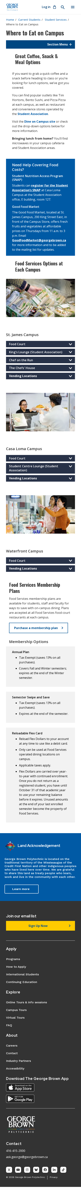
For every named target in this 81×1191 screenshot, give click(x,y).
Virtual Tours (15, 1017)
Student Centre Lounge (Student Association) (33, 468)
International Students (22, 974)
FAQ (9, 1025)
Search (62, 7)
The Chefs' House (22, 368)
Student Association (33, 114)
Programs (13, 959)
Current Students (29, 19)
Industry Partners (18, 1061)
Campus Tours (16, 1010)
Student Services (56, 19)
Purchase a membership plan (36, 628)
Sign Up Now (38, 926)
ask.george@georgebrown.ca (27, 1157)
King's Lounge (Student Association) (35, 352)
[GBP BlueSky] (36, 1170)
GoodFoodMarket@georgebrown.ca (39, 240)
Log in (46, 7)
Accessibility (15, 1068)
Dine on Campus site (39, 121)
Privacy (53, 1177)
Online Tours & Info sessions (26, 1002)
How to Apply (16, 966)
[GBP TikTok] (63, 1170)
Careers (11, 1045)
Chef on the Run (21, 360)
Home (10, 19)
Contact (12, 1053)
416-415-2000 (15, 1151)
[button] (40, 44)
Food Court (17, 344)
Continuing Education (21, 982)
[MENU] (72, 7)
